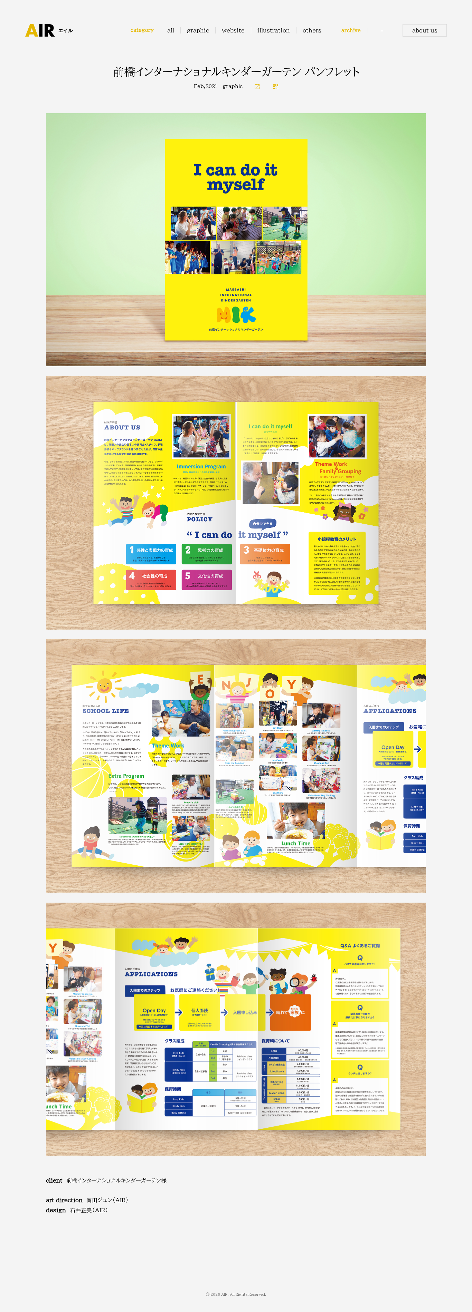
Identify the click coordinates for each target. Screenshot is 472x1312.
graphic (233, 86)
